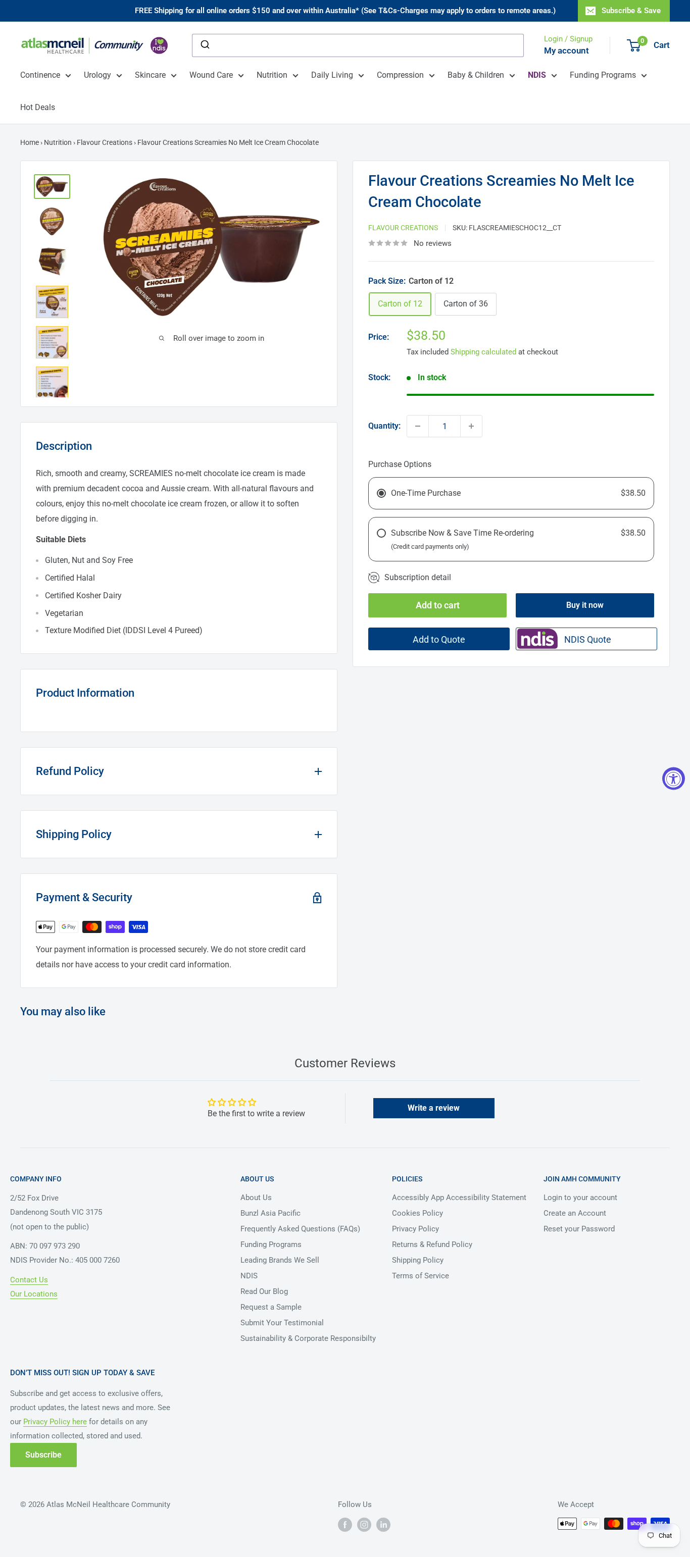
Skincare (150, 75)
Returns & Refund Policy (432, 1244)
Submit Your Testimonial (282, 1322)
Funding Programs (603, 75)
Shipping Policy (417, 1260)
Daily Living (332, 75)
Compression (400, 75)
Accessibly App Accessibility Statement (459, 1197)
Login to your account (580, 1197)
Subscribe (43, 1455)
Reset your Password (579, 1228)
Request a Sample (271, 1307)
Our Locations (34, 1294)
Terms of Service (420, 1275)
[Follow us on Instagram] (364, 1525)
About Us (256, 1197)
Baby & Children (476, 75)
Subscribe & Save (631, 10)
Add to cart (438, 605)
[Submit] (204, 45)
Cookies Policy (417, 1213)
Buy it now (585, 605)
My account (566, 50)
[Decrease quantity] (417, 426)
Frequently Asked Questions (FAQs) (300, 1228)
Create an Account (575, 1213)
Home (29, 142)
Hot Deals (37, 107)
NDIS (249, 1275)
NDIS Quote (587, 639)
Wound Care (211, 75)
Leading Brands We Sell (279, 1260)
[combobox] (358, 45)
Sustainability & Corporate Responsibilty (308, 1338)
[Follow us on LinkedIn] (383, 1525)
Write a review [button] (434, 1108)
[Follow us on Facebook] (345, 1525)
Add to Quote (439, 639)
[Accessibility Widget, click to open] (673, 778)
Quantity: (384, 426)
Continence (40, 75)
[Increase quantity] (471, 426)
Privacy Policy (415, 1228)
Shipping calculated (483, 351)
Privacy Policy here (55, 1421)
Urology (97, 75)
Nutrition (272, 75)
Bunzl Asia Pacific (270, 1213)
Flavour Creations (104, 142)
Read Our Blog (264, 1291)
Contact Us (29, 1279)
